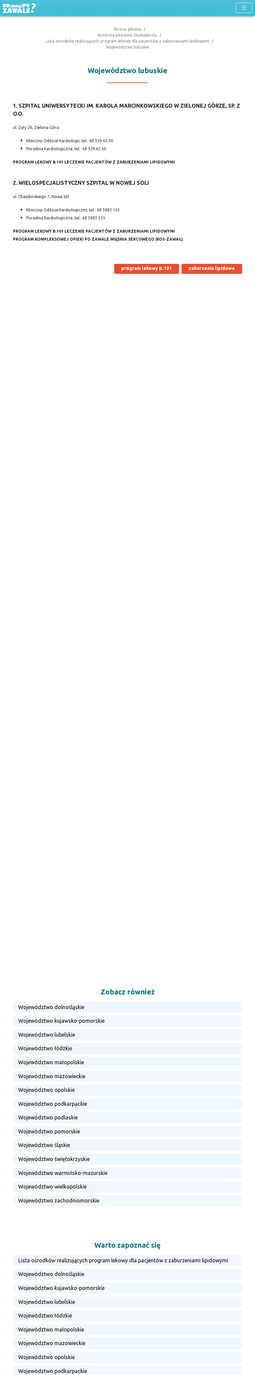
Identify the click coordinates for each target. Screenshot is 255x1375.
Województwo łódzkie (45, 1048)
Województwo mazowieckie (51, 1076)
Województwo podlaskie (48, 1117)
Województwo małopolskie (51, 1062)
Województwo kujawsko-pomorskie (61, 1021)
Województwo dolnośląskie (51, 1007)
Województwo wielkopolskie (52, 1187)
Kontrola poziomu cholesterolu (127, 35)
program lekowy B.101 (146, 268)
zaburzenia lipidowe (212, 268)
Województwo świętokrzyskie (54, 1159)
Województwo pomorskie (49, 1131)
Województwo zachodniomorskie (58, 1200)
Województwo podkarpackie (52, 1104)
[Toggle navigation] (244, 8)
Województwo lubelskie (46, 1035)
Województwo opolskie (46, 1090)
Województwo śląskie (44, 1145)
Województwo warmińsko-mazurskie (63, 1173)
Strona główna (127, 29)
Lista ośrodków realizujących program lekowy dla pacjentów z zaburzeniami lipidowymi (127, 41)
